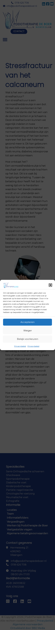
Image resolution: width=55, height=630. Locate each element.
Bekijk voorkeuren (27, 338)
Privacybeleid (20, 346)
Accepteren (27, 322)
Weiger (27, 330)
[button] (50, 285)
